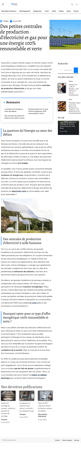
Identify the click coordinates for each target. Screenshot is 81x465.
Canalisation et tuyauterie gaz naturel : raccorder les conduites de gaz (26, 407)
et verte (33, 303)
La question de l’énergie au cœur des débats (13, 110)
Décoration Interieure (42, 415)
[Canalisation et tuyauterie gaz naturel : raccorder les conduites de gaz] (27, 396)
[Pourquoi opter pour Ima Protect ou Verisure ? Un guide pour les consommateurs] (62, 106)
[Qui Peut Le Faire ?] (14, 4)
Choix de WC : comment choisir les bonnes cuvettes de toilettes (45, 407)
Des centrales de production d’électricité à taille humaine (14, 117)
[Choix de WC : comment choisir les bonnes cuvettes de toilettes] (45, 396)
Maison (71, 81)
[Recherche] (72, 4)
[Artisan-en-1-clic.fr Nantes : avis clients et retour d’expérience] (62, 88)
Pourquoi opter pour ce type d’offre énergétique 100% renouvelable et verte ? (38, 111)
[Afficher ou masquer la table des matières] (35, 102)
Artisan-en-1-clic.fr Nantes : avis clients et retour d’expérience (74, 89)
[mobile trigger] (3, 4)
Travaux (4, 420)
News (70, 99)
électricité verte (19, 191)
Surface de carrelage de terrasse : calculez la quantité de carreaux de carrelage (8, 409)
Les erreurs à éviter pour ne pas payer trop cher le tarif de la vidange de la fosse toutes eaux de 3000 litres (68, 122)
